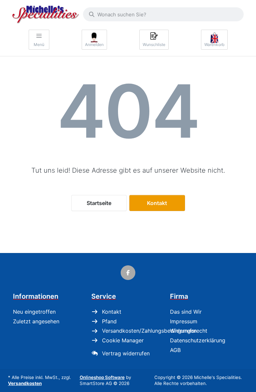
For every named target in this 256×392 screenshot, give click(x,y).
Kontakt (157, 203)
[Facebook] (128, 272)
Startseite (99, 203)
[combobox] (163, 14)
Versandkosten (25, 383)
